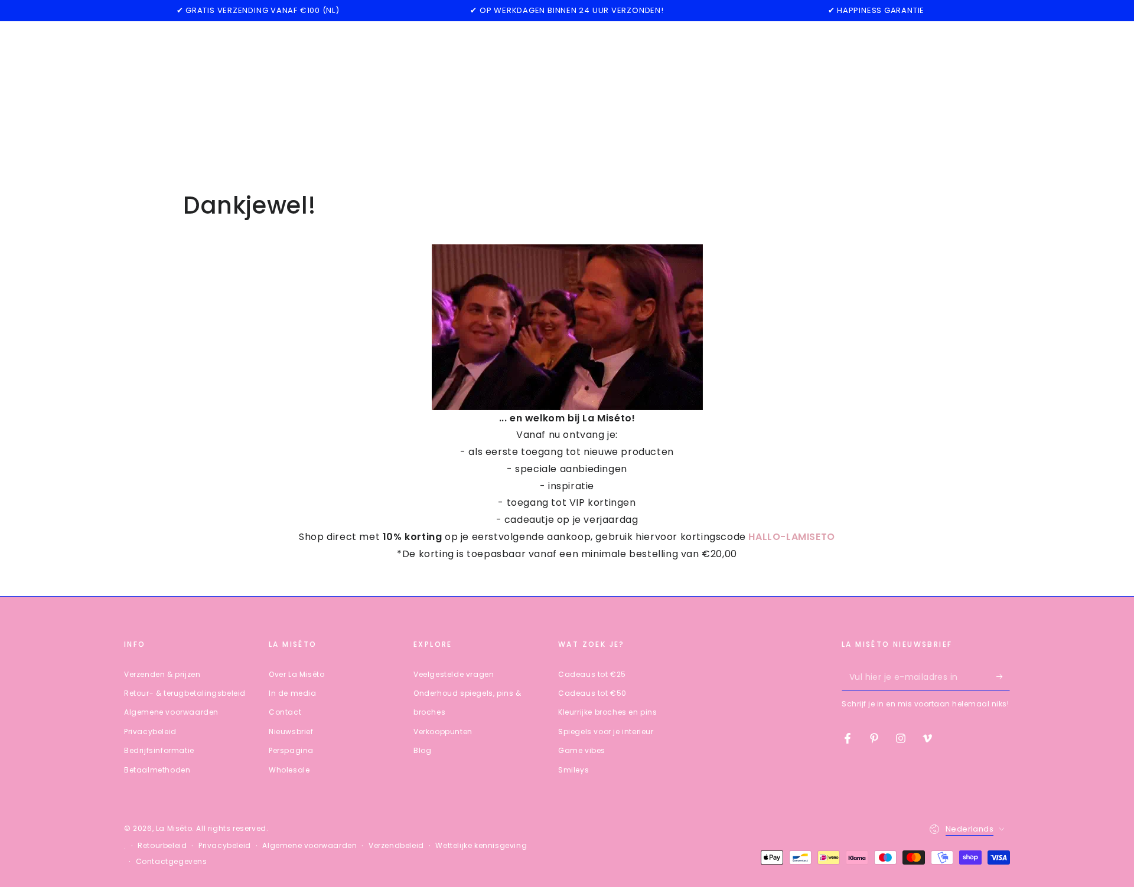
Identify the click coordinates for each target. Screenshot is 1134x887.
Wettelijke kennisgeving (481, 845)
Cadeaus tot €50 (592, 693)
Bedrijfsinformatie (159, 750)
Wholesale (289, 770)
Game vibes (581, 750)
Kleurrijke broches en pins (607, 712)
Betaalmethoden (157, 770)
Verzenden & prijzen (162, 674)
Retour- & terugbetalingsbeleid (185, 693)
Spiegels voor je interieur (606, 731)
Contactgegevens (171, 861)
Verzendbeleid (396, 845)
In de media (293, 693)
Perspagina (291, 750)
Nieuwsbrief (291, 731)
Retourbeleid (162, 845)
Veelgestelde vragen (453, 674)
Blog (422, 750)
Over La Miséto (296, 674)
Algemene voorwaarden (171, 712)
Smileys (573, 770)
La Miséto (174, 828)
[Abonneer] (1003, 677)
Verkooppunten (442, 731)
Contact (285, 712)
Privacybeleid (150, 731)
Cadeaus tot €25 (592, 674)
